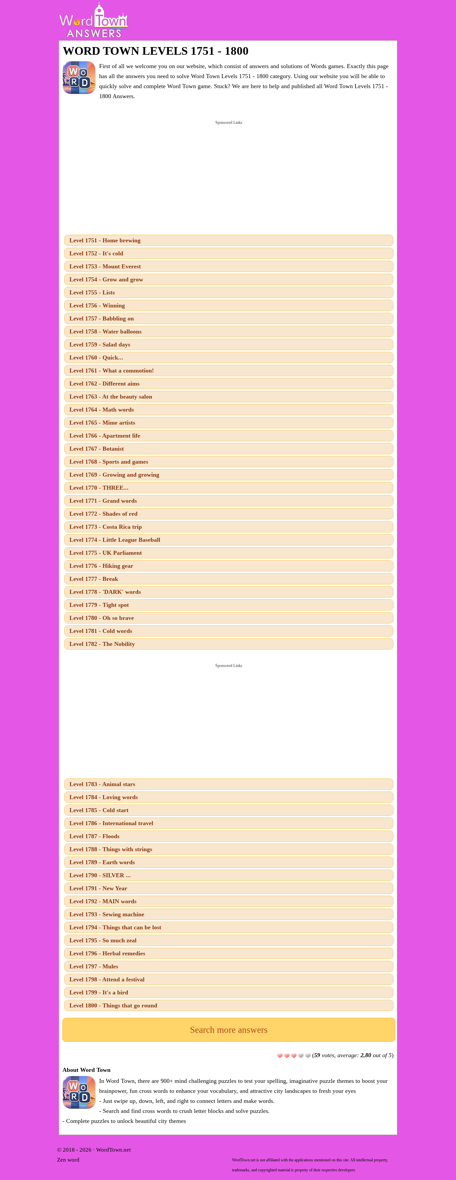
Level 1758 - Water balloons (105, 331)
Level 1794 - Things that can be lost (115, 927)
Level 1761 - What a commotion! (111, 370)
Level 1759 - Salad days (99, 344)
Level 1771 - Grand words (103, 500)
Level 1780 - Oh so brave (101, 618)
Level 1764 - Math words (101, 409)
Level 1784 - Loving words (103, 797)
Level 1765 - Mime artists (102, 422)
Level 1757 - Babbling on (101, 318)
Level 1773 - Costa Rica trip (105, 526)
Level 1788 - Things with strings (110, 849)
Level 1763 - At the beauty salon (110, 396)
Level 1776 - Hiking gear (101, 565)
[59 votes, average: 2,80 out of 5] (279, 1055)
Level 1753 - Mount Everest (105, 266)
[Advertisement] (229, 177)
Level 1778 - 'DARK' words (105, 591)
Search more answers (229, 1030)
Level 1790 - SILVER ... (100, 875)
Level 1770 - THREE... (99, 487)
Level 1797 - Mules (93, 966)
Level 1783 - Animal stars (102, 784)
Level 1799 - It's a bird (98, 992)
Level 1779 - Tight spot (99, 605)
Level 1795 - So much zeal (103, 940)
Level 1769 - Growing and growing (114, 474)
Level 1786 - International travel (111, 823)
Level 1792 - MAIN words (103, 901)
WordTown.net (113, 1150)
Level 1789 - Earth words (102, 862)
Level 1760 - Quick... (96, 357)
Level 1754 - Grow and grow (106, 279)
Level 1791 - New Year (98, 888)
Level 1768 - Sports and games (108, 461)
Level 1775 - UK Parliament (105, 552)
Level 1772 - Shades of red (103, 513)
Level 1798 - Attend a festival (107, 979)
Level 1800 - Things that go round (113, 1005)
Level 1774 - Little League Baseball (114, 539)
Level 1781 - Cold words (100, 631)
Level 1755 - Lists (92, 292)
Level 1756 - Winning (97, 305)
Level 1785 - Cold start (99, 810)
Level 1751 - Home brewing (105, 240)
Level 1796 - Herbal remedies (107, 953)
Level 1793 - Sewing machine (106, 914)
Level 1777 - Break (93, 578)
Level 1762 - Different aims (104, 383)
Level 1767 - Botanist (96, 448)
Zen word (68, 1160)
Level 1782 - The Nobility (102, 644)
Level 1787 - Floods (94, 836)
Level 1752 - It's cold (96, 253)
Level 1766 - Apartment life (104, 435)
